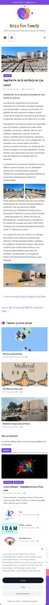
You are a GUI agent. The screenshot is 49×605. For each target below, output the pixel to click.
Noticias (7, 76)
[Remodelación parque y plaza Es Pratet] (25, 398)
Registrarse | (31, 2)
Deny (23, 587)
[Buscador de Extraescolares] (25, 328)
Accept (23, 580)
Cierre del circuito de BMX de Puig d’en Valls (22, 309)
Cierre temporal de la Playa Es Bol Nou (24, 296)
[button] (42, 549)
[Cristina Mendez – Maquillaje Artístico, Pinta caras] (25, 456)
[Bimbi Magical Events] (10, 537)
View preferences (23, 594)
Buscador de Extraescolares (12, 354)
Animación (8, 482)
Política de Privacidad (29, 601)
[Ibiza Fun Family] (5, 38)
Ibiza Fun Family (24, 25)
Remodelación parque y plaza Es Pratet (16, 424)
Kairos (20, 512)
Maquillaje (18, 482)
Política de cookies (14, 601)
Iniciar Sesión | (19, 2)
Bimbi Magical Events (25, 538)
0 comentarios (29, 89)
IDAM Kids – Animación (25, 525)
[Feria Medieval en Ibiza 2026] (25, 363)
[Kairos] (10, 511)
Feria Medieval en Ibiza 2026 (13, 389)
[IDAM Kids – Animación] (10, 524)
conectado (26, 441)
